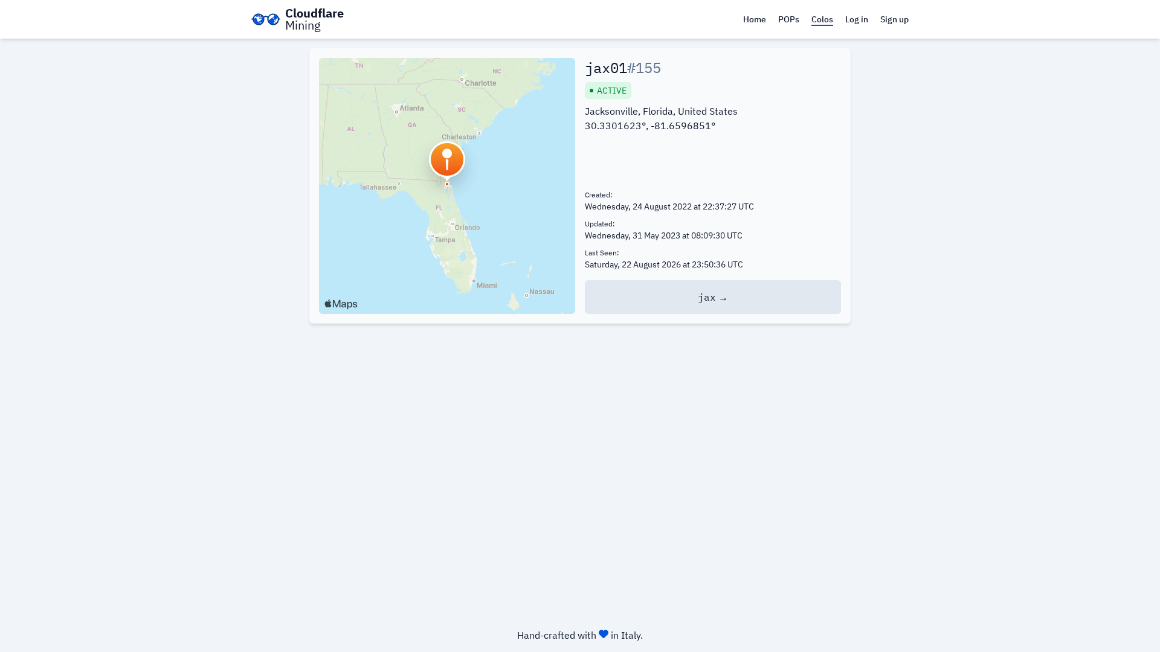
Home (754, 19)
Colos (822, 19)
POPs (788, 19)
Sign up (894, 19)
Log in (856, 19)
